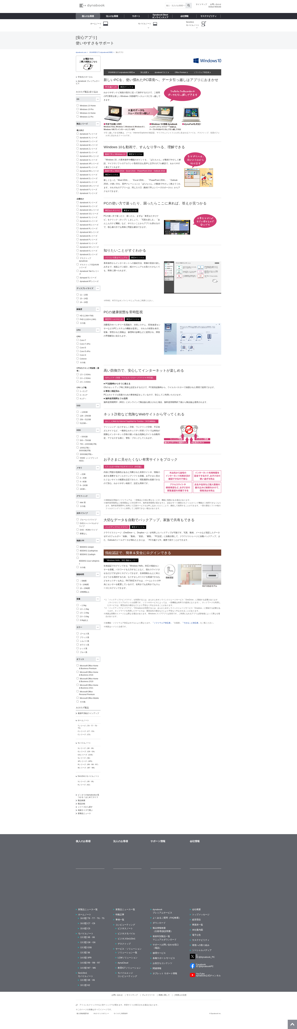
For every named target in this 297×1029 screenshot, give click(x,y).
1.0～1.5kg (84, 609)
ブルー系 (83, 652)
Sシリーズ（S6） (84, 758)
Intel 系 (83, 502)
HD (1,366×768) (86, 316)
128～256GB (85, 416)
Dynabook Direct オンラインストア (160, 16)
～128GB (84, 412)
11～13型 (84, 295)
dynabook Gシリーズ (88, 152)
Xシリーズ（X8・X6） (86, 748)
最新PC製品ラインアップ (88, 713)
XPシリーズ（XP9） (85, 761)
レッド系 (83, 648)
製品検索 (81, 800)
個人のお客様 (88, 16)
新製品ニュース (84, 813)
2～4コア (84, 395)
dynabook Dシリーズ (88, 178)
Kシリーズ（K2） (84, 785)
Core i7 (83, 340)
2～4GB (83, 478)
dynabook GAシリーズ (89, 210)
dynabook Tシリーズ (88, 134)
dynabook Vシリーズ (88, 175)
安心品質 (144, 72)
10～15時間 (85, 588)
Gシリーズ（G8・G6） (87, 751)
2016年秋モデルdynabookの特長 (101, 52)
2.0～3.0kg (84, 616)
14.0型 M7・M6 (88, 968)
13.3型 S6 (85, 952)
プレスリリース (148, 995)
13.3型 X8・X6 (87, 937)
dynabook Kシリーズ (88, 182)
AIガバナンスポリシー (101, 1013)
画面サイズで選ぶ (85, 810)
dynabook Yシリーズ (88, 193)
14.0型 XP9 (85, 957)
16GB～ (83, 489)
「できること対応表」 (191, 623)
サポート (136, 16)
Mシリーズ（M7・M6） (87, 768)
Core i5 (83, 348)
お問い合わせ (215, 4)
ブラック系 (84, 637)
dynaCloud (123, 962)
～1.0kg (83, 605)
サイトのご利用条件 (121, 1013)
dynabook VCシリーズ (89, 247)
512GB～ (84, 423)
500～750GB (85, 440)
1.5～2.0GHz (85, 374)
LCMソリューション (128, 957)
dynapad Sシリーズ (88, 278)
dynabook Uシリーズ (88, 221)
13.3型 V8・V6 (87, 980)
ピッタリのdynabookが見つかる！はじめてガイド (88, 796)
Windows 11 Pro (86, 117)
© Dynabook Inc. (215, 1013)
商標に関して (164, 995)
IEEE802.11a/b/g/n (87, 554)
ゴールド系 (84, 634)
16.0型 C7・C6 (87, 923)
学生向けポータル (85, 77)
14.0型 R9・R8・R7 (90, 962)
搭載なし (83, 534)
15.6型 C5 (85, 928)
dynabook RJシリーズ (89, 225)
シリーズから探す (85, 807)
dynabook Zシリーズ (88, 149)
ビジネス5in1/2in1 (126, 938)
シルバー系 (84, 641)
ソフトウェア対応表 (202, 72)
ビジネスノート (125, 928)
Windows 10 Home (88, 106)
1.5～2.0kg (84, 613)
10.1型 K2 (85, 985)
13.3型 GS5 (86, 947)
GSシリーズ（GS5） (86, 755)
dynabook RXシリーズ (89, 171)
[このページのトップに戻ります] (292, 1024)
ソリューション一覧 (127, 952)
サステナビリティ (208, 16)
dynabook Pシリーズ (88, 240)
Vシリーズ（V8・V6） (86, 781)
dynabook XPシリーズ (89, 164)
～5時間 (83, 581)
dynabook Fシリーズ (88, 190)
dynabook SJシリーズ (89, 214)
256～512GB (85, 419)
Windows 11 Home (88, 113)
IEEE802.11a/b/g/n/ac (89, 551)
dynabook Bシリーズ (88, 236)
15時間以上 (84, 592)
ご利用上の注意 (180, 995)
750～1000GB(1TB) (88, 444)
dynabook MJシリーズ (89, 232)
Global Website (214, 7)
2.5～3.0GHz (85, 382)
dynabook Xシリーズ (88, 138)
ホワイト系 (84, 645)
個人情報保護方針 (83, 1013)
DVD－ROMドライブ (88, 530)
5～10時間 (84, 584)
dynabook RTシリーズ (89, 281)
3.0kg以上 (84, 620)
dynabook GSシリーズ (89, 156)
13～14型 (84, 298)
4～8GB (83, 482)
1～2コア (84, 391)
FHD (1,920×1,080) (88, 319)
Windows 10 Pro (87, 109)
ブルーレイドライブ (88, 520)
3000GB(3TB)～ (86, 454)
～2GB (82, 474)
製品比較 (81, 804)
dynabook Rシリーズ (88, 167)
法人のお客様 (112, 16)
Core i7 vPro (85, 344)
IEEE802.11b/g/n (87, 547)
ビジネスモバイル (126, 933)
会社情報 (184, 16)
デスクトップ (124, 943)
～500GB (84, 437)
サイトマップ (201, 4)
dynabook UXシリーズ (89, 186)
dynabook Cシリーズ (88, 141)
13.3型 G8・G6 (87, 942)
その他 (82, 323)
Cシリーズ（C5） (84, 734)
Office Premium (181, 72)
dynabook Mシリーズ (89, 145)
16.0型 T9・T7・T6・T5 (92, 918)
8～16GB (84, 485)
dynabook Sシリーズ (88, 160)
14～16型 (84, 302)
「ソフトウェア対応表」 (162, 623)
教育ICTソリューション (129, 968)
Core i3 (83, 355)
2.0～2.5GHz (85, 378)
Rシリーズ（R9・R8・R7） (88, 764)
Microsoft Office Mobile (89, 698)
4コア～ (83, 399)
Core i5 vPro (85, 351)
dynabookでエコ (161, 72)
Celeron (83, 359)
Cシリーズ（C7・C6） (86, 731)
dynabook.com (81, 52)
